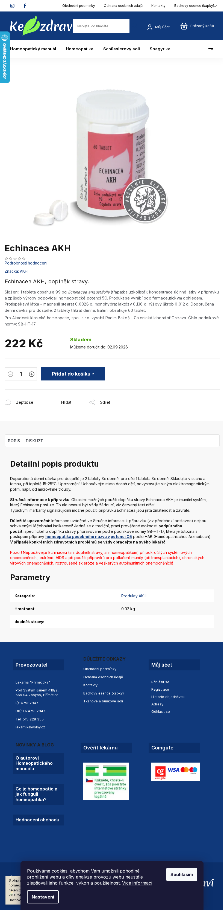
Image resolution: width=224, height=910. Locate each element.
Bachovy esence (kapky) (194, 6)
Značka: (16, 271)
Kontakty (158, 6)
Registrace (160, 689)
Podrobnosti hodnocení (26, 263)
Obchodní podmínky (78, 6)
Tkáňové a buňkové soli (103, 701)
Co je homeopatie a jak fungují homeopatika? (36, 794)
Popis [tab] (14, 440)
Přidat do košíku (71, 374)
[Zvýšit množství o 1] (31, 374)
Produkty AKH (133, 596)
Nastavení (43, 897)
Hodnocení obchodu (37, 819)
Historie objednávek (168, 697)
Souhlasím (181, 874)
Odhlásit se (160, 712)
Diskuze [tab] (34, 440)
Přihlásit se (160, 682)
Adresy (157, 704)
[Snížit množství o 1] (10, 374)
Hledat (134, 26)
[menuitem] (35, 49)
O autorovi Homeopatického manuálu (34, 763)
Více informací (137, 883)
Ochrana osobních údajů (123, 6)
